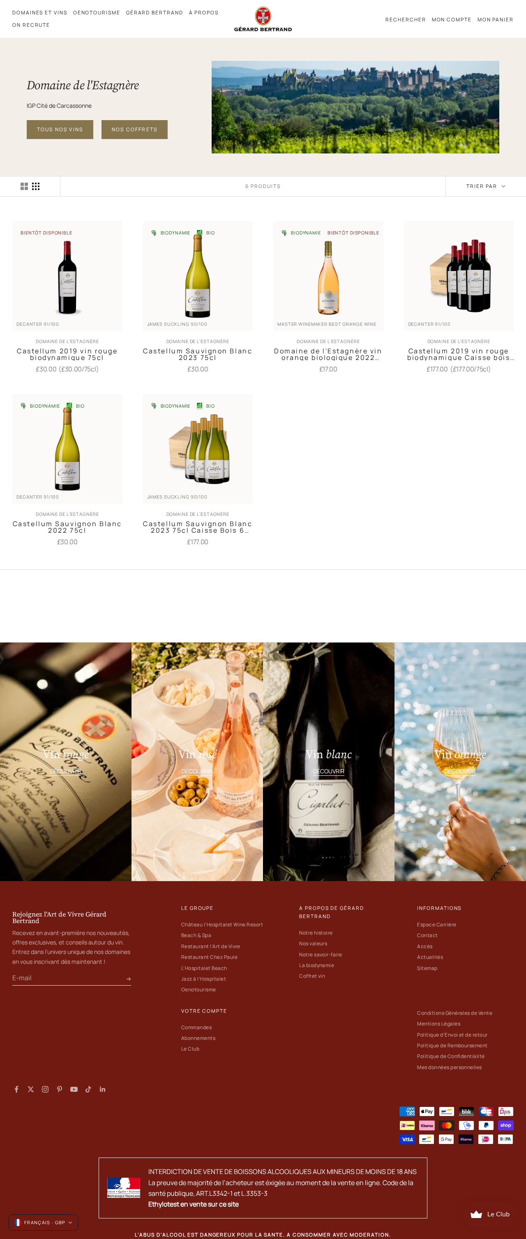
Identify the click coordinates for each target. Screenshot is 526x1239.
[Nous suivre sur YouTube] (74, 1089)
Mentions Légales (438, 1023)
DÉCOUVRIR (65, 771)
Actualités (430, 957)
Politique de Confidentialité (450, 1056)
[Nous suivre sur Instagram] (45, 1089)
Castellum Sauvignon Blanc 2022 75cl (67, 527)
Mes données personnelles (449, 1067)
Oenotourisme (198, 989)
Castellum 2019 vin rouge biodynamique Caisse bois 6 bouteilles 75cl (458, 354)
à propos (204, 12)
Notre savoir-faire (320, 954)
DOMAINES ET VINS (39, 12)
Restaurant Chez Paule (209, 957)
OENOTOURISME (96, 12)
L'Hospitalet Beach (204, 968)
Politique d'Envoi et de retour (452, 1034)
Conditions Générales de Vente (454, 1012)
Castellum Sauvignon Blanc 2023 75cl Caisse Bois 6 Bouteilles (197, 527)
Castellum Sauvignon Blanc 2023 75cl (197, 354)
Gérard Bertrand (154, 12)
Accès (424, 946)
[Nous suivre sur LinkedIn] (103, 1089)
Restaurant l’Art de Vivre (210, 946)
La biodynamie (316, 965)
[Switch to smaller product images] (35, 186)
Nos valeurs (313, 943)
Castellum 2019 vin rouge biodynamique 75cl (67, 354)
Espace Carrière (436, 924)
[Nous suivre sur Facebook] (16, 1089)
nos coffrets (134, 129)
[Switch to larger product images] (24, 186)
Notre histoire (316, 932)
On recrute (31, 24)
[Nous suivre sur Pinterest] (59, 1089)
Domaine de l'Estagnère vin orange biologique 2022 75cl (328, 354)
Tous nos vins (60, 129)
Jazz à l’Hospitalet (203, 978)
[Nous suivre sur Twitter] (31, 1089)
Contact (427, 935)
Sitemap (427, 968)
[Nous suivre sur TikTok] (88, 1089)
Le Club (190, 1048)
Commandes (196, 1027)
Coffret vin (312, 975)
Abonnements (198, 1038)
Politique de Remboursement (452, 1045)
